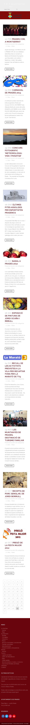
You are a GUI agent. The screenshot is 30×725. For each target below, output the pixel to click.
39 (21, 605)
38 (17, 605)
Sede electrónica (6, 646)
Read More (9, 69)
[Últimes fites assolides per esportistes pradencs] (15, 196)
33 (17, 601)
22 (13, 595)
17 (13, 591)
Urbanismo (5, 639)
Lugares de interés (7, 655)
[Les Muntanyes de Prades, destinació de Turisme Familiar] (15, 418)
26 (9, 598)
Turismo (3, 653)
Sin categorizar (20, 44)
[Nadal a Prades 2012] (15, 252)
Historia (4, 630)
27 (13, 598)
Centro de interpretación (8, 656)
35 (5, 605)
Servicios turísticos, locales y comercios (12, 662)
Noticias (3, 649)
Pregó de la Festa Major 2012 (14, 545)
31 (9, 601)
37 (13, 605)
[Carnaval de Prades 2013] (15, 81)
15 (4, 591)
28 (17, 598)
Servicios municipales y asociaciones (11, 642)
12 (13, 588)
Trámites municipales (7, 644)
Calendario (4, 665)
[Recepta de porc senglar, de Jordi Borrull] (15, 480)
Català (23, 4)
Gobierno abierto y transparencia (10, 648)
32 (13, 601)
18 (17, 591)
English (19, 4)
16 (9, 591)
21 (9, 595)
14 (21, 588)
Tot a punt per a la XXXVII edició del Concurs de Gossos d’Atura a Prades (13, 685)
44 (22, 608)
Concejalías (5, 637)
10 (4, 588)
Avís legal (26, 723)
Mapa (3, 632)
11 (9, 588)
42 (13, 608)
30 (5, 601)
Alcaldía (4, 635)
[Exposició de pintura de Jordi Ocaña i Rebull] (15, 304)
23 (17, 595)
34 (21, 601)
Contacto (3, 667)
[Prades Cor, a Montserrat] (15, 30)
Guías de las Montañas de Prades (10, 663)
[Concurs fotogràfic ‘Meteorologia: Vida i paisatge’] (15, 137)
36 (9, 605)
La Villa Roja (4, 628)
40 (5, 608)
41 (9, 608)
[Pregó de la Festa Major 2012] (15, 533)
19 (21, 591)
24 (21, 595)
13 (17, 588)
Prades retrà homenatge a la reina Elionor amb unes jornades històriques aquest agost (14, 691)
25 (4, 598)
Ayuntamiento (4, 633)
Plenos (4, 640)
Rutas (3, 658)
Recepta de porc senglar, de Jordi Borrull (15, 493)
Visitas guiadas (6, 660)
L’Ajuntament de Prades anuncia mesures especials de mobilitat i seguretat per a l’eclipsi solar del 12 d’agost (14, 679)
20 (5, 595)
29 (21, 598)
